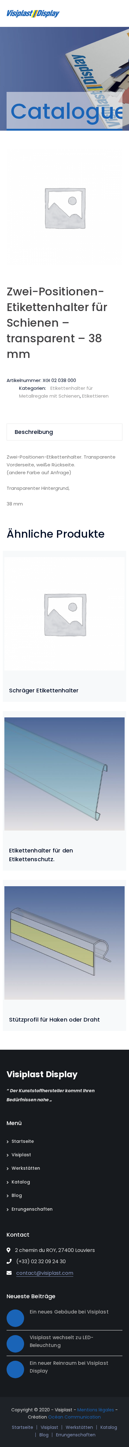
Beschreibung (34, 432)
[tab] (65, 432)
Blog (17, 1195)
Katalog (21, 1182)
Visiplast (21, 1155)
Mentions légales (95, 1410)
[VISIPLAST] (33, 13)
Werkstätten (26, 1168)
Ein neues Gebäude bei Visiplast (69, 1312)
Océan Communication (74, 1417)
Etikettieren (95, 396)
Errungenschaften (32, 1209)
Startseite (23, 1141)
